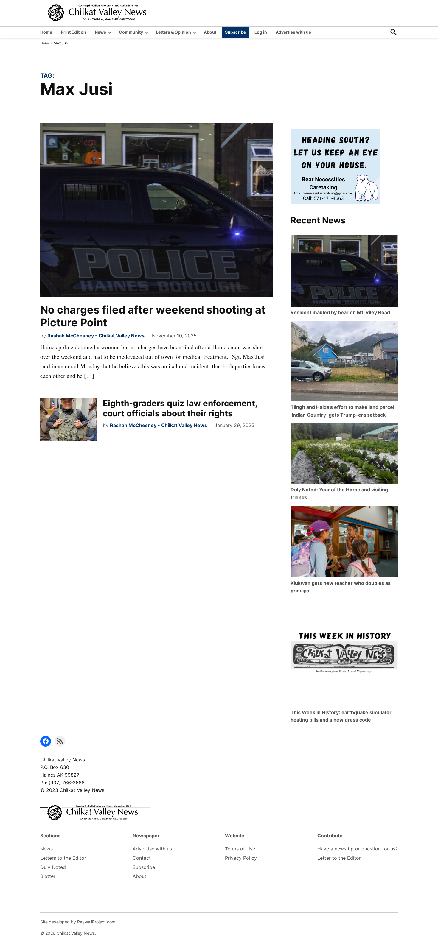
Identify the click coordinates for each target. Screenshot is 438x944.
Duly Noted (53, 867)
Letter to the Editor (339, 858)
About (210, 32)
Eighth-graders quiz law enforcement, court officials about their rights (180, 408)
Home (46, 32)
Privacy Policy (241, 858)
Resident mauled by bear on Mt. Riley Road (340, 312)
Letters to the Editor (63, 858)
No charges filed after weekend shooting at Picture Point (152, 316)
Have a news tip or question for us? (357, 849)
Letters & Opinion (173, 32)
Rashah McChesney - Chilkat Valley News (96, 336)
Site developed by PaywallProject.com (77, 921)
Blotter (47, 876)
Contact (142, 858)
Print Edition (73, 32)
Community (131, 32)
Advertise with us (293, 32)
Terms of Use (240, 849)
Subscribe (235, 32)
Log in (260, 32)
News (100, 32)
